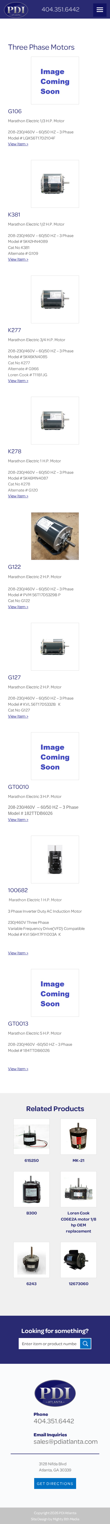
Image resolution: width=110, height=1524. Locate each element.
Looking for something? (55, 1330)
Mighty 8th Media (66, 1518)
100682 (18, 890)
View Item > (18, 144)
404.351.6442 (60, 9)
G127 (14, 677)
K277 (14, 330)
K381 (14, 214)
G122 (14, 566)
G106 (15, 111)
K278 (14, 451)
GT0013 (18, 1023)
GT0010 (18, 786)
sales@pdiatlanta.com (66, 1441)
